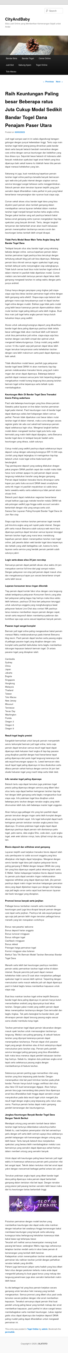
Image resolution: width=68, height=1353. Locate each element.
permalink (10, 1331)
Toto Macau (11, 71)
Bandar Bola (11, 58)
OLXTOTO (42, 1343)
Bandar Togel (28, 58)
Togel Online (41, 64)
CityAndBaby (17, 19)
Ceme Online (45, 58)
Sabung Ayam (24, 64)
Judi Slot (10, 64)
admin (45, 1328)
